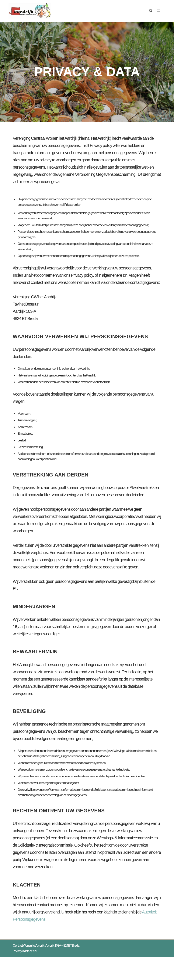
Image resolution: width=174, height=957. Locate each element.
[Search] (151, 11)
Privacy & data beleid (24, 951)
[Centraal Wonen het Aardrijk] (29, 11)
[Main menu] (158, 11)
